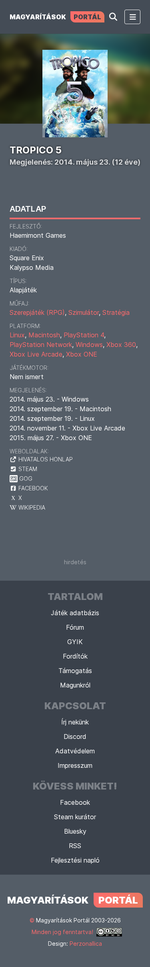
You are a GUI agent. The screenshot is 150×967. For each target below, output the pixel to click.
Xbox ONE (81, 354)
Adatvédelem (75, 751)
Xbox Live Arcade (36, 354)
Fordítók (75, 656)
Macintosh (44, 335)
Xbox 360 (121, 345)
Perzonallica (86, 943)
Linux (17, 335)
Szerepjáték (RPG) (37, 312)
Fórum (75, 627)
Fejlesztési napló (75, 860)
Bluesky (75, 831)
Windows (89, 345)
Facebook (75, 802)
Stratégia (116, 312)
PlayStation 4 (84, 335)
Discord (75, 736)
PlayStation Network (41, 345)
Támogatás (75, 671)
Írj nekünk (75, 722)
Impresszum (75, 765)
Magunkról (75, 685)
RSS (75, 846)
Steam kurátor (75, 817)
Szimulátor (83, 312)
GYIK (75, 642)
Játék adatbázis (75, 613)
